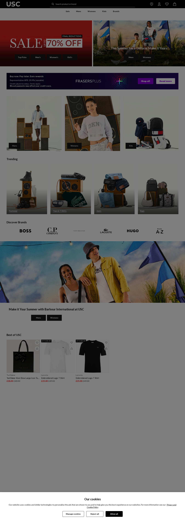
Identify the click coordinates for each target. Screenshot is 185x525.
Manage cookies (73, 514)
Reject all (95, 514)
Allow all (114, 514)
